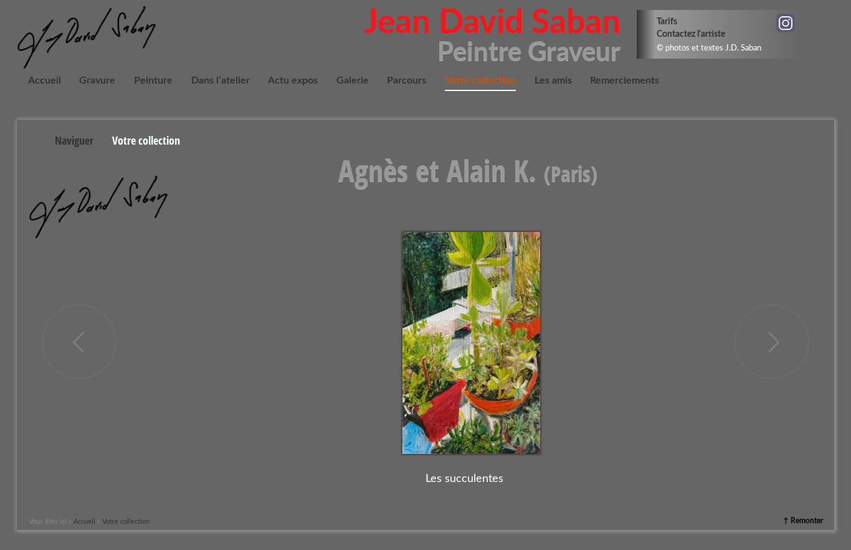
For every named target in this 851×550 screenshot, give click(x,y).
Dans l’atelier (220, 80)
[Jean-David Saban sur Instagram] (785, 23)
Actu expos (293, 80)
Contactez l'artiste (691, 34)
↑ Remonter (803, 520)
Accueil (44, 80)
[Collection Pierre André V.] (79, 341)
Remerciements (624, 80)
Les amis (553, 80)
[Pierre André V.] (772, 341)
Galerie (352, 80)
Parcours (406, 80)
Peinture (153, 80)
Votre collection (480, 80)
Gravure (97, 80)
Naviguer (74, 140)
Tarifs (667, 21)
